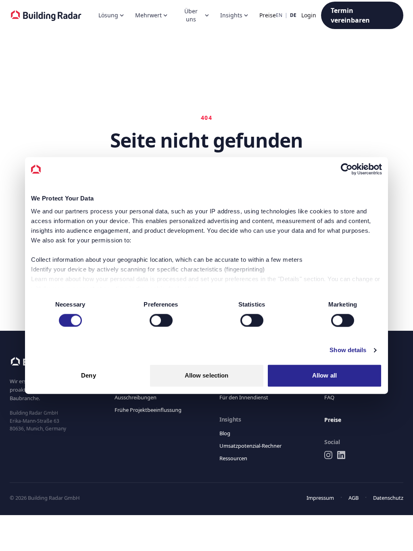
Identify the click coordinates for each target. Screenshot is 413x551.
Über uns (188, 15)
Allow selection (207, 375)
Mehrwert (147, 15)
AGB (351, 497)
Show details (348, 349)
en (282, 15)
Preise (262, 15)
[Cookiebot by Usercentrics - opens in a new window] (346, 169)
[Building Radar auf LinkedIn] (341, 455)
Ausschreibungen (137, 397)
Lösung (107, 15)
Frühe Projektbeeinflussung (149, 409)
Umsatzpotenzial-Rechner (252, 445)
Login (309, 15)
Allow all (324, 375)
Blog (224, 433)
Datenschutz (387, 497)
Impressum (318, 497)
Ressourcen (234, 458)
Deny (88, 375)
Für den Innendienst (244, 397)
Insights (227, 15)
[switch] (161, 320)
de (294, 15)
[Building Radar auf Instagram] (328, 455)
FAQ (329, 397)
